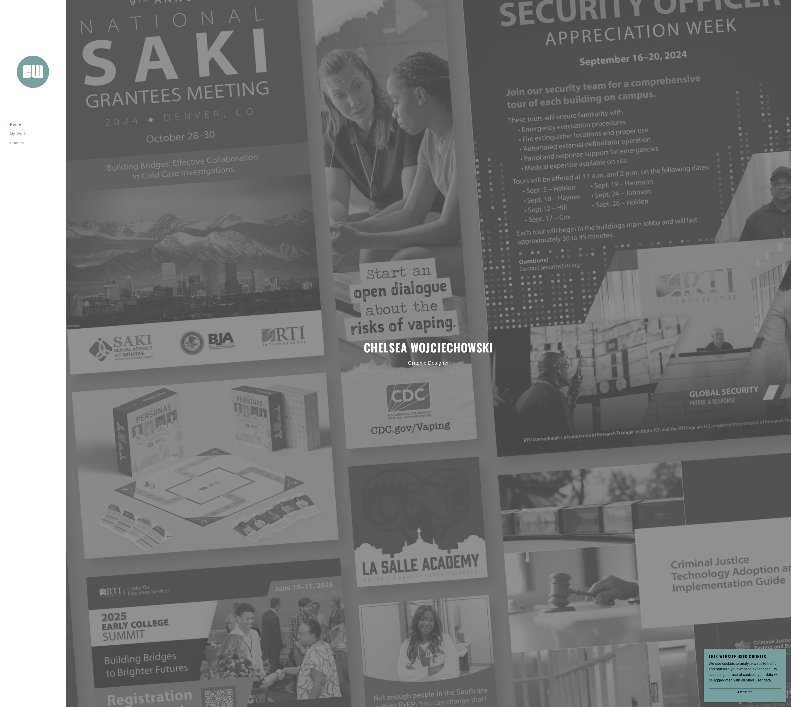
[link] (33, 72)
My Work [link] (18, 134)
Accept (745, 692)
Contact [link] (17, 143)
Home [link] (15, 124)
